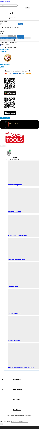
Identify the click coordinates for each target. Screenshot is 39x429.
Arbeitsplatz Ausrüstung (17, 235)
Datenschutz (5, 64)
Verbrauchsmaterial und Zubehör (21, 368)
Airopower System (15, 185)
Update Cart (12, 36)
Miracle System (14, 340)
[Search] (1, 424)
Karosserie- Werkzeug (16, 259)
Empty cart (4, 36)
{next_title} (20, 38)
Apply (20, 24)
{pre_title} (27, 38)
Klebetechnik (13, 286)
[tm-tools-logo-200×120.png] (14, 142)
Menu (3, 145)
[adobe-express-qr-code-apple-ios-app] (10, 108)
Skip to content (5, 1)
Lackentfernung (14, 313)
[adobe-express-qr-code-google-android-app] (10, 89)
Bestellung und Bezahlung (8, 38)
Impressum (5, 49)
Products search (5, 421)
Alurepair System (14, 212)
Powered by (6, 118)
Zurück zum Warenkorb (7, 40)
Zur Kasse (20, 36)
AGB (2, 67)
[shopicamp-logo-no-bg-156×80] (11, 127)
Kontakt (4, 51)
